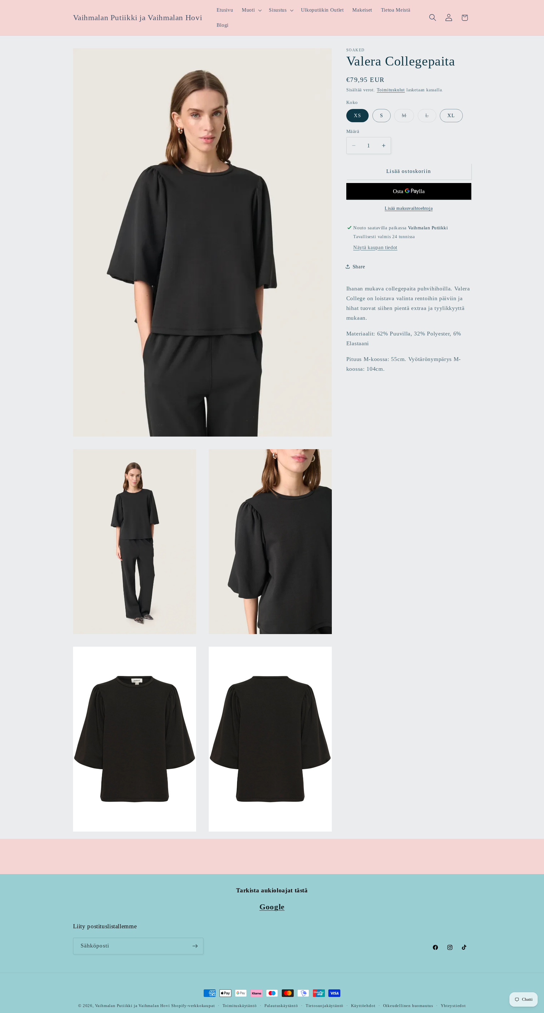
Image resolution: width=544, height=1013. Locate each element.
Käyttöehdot (363, 1006)
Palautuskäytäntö (281, 1006)
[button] (250, 10)
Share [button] (359, 266)
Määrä (352, 131)
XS (357, 115)
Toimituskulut (391, 90)
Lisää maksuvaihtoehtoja (409, 208)
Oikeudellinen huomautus (408, 1006)
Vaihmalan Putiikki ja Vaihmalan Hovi (132, 1006)
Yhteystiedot (453, 1006)
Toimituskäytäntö (240, 1006)
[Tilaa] (195, 946)
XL (451, 115)
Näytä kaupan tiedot (375, 247)
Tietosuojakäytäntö (325, 1006)
